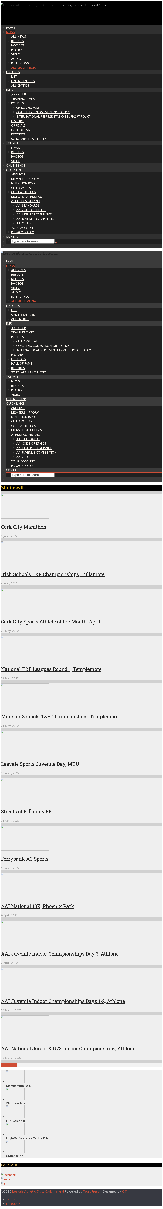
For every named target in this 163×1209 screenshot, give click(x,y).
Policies (17, 103)
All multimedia (23, 68)
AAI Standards (28, 205)
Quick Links (15, 170)
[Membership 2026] (15, 1082)
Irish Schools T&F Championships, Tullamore (53, 574)
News (10, 32)
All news (18, 36)
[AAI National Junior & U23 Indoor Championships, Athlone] (25, 1039)
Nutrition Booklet (26, 183)
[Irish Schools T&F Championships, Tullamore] (25, 565)
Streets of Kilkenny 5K (26, 811)
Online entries (23, 81)
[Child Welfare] (15, 1099)
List (14, 77)
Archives (18, 174)
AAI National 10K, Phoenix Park (37, 906)
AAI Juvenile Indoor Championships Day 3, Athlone (60, 953)
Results (17, 41)
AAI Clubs (23, 223)
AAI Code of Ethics (31, 210)
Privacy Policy (22, 232)
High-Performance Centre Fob (27, 1138)
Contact (13, 237)
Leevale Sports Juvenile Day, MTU (40, 764)
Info (9, 90)
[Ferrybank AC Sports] (25, 849)
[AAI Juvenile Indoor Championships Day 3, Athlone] (25, 944)
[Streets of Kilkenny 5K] (25, 802)
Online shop (16, 165)
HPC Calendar (15, 1121)
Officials (18, 125)
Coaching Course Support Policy (43, 112)
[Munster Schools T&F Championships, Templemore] (25, 707)
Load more (9, 1065)
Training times (23, 99)
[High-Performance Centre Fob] (15, 1134)
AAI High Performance (34, 214)
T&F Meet (13, 143)
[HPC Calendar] (15, 1117)
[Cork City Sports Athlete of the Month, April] (25, 612)
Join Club (18, 94)
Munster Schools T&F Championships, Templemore (59, 716)
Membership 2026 (18, 1086)
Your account (23, 228)
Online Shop (14, 1156)
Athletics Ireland (25, 201)
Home (10, 28)
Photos (17, 50)
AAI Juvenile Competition (36, 219)
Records (18, 134)
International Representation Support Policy (53, 117)
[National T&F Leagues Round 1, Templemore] (25, 659)
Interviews (20, 63)
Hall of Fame (21, 130)
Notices (17, 45)
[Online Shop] (15, 1152)
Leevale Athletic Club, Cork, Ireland (38, 1191)
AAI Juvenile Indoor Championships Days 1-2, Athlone (63, 1001)
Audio (16, 59)
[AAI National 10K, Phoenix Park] (25, 896)
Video (15, 54)
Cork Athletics (23, 192)
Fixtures (13, 72)
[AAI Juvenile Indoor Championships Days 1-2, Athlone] (25, 991)
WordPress (91, 1191)
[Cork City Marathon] (25, 517)
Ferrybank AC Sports (25, 859)
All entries (20, 85)
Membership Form (25, 179)
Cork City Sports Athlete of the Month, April (50, 621)
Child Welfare (27, 108)
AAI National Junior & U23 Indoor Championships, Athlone (68, 1048)
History (17, 121)
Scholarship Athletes (29, 139)
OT (124, 1191)
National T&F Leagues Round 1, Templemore (51, 669)
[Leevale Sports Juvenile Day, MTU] (25, 754)
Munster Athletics (26, 197)
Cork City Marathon (23, 527)
